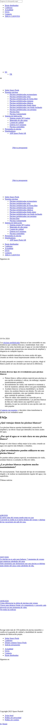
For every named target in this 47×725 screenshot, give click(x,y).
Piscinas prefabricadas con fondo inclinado (26, 107)
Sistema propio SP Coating (20, 118)
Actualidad (9, 10)
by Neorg (3, 724)
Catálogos (8, 8)
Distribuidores (10, 131)
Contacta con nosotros (9, 410)
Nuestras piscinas (11, 92)
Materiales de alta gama (18, 120)
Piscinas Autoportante (18, 114)
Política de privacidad (13, 718)
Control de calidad (17, 122)
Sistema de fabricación (13, 116)
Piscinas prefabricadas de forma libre (23, 99)
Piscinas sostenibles (17, 127)
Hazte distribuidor (11, 5)
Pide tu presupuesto (19, 148)
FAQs (7, 12)
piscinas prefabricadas (11, 343)
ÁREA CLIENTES (12, 16)
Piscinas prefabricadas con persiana (23, 110)
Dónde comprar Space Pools (16, 643)
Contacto (8, 14)
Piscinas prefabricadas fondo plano (23, 105)
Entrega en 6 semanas (18, 125)
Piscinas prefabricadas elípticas (21, 103)
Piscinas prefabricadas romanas (21, 101)
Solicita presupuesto (12, 645)
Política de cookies (12, 720)
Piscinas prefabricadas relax (20, 97)
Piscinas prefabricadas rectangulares (23, 94)
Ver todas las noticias (8, 610)
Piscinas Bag (14, 112)
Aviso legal (9, 715)
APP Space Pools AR (18, 133)
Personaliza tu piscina (13, 129)
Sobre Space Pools (12, 90)
